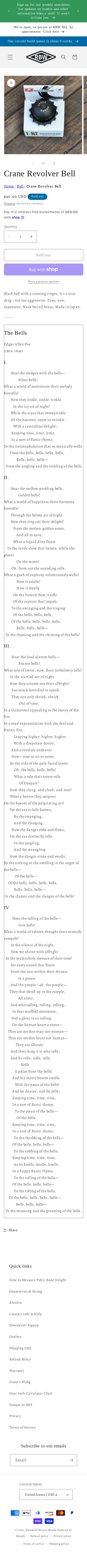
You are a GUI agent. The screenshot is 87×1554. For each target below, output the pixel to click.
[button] (10, 57)
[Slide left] (33, 163)
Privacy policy (62, 1536)
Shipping (9, 203)
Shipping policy (59, 1544)
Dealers (15, 1336)
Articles (15, 1302)
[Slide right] (54, 163)
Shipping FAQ (20, 1347)
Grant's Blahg (20, 1381)
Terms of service (33, 1544)
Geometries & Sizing (25, 1291)
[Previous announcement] (9, 11)
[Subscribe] (71, 1460)
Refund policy (39, 1536)
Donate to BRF (20, 1404)
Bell (20, 186)
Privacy (15, 1415)
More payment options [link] (43, 281)
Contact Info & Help (25, 1313)
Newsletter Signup (24, 1325)
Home (9, 186)
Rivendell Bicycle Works (41, 1530)
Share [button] (13, 1229)
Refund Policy (20, 1359)
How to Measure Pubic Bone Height (37, 1279)
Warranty (16, 1370)
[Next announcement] (78, 11)
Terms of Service (22, 1427)
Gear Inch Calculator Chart (31, 1393)
